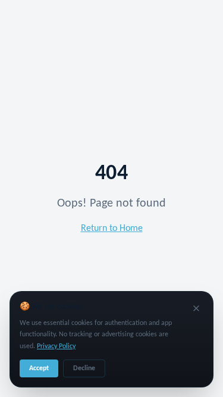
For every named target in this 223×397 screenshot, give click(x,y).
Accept (39, 368)
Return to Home (112, 228)
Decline (84, 368)
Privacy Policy (56, 346)
